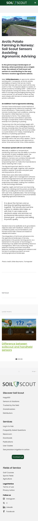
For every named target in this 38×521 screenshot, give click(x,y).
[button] (35, 3)
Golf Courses (8, 472)
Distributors (7, 413)
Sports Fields (8, 476)
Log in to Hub (8, 426)
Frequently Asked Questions (14, 430)
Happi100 (6, 397)
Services (7, 421)
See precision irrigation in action (16, 449)
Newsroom (7, 434)
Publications (8, 442)
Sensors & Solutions (11, 401)
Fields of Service (12, 467)
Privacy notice (8, 490)
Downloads (7, 438)
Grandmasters (9, 409)
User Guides (8, 446)
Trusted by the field (11, 405)
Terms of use (8, 487)
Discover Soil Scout (13, 392)
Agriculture (31, 18)
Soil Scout (5, 293)
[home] (16, 2)
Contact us (18, 457)
